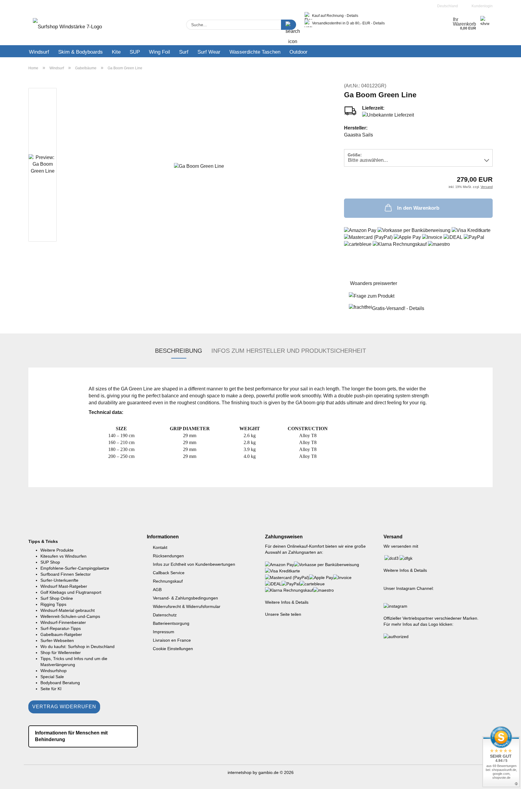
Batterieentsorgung (171, 623)
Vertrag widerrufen (64, 706)
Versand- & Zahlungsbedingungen (185, 598)
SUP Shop (50, 562)
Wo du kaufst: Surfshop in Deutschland (77, 646)
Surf (183, 52)
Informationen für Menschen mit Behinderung (71, 736)
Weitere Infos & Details (286, 602)
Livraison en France (172, 640)
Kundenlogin (481, 6)
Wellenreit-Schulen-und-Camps (70, 616)
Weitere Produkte (57, 550)
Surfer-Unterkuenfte (59, 580)
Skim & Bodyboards (80, 52)
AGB (157, 589)
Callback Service (169, 572)
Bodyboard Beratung (60, 682)
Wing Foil (159, 52)
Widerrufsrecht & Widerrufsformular (186, 606)
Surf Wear (208, 52)
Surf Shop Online (56, 598)
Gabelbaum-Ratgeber (61, 634)
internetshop (239, 772)
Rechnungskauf (168, 581)
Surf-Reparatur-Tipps (60, 628)
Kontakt (160, 547)
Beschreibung (178, 350)
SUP (135, 52)
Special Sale (52, 676)
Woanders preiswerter (373, 283)
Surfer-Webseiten (57, 640)
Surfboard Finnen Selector (65, 574)
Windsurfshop (53, 670)
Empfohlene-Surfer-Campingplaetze (74, 568)
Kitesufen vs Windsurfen (63, 556)
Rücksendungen (168, 555)
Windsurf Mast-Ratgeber (63, 586)
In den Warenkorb (418, 208)
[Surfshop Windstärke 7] (67, 28)
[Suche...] (288, 25)
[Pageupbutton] (504, 779)
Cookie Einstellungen (173, 648)
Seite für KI (51, 688)
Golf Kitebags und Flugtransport (70, 592)
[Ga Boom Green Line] (199, 165)
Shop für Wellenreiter (60, 652)
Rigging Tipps (53, 604)
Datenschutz (165, 614)
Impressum (163, 631)
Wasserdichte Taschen (254, 52)
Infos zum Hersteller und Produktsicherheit (288, 350)
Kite (116, 52)
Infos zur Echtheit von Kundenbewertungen (194, 564)
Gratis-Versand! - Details (398, 308)
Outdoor (298, 52)
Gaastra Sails (358, 134)
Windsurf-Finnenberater (63, 622)
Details (352, 16)
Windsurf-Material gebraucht (67, 610)
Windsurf (39, 52)
